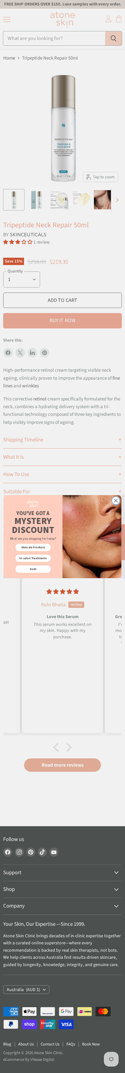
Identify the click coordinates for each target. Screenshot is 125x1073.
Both (33, 569)
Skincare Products (33, 547)
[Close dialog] (116, 500)
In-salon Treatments (32, 558)
